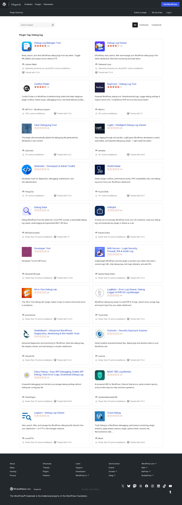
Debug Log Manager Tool (47, 43)
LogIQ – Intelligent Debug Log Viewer (126, 125)
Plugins (46, 471)
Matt (144, 468)
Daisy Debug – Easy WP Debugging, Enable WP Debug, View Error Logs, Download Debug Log (58, 373)
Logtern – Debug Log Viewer (49, 412)
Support (79, 468)
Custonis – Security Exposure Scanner (127, 330)
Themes (46, 468)
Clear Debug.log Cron (45, 125)
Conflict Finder (42, 84)
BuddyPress (148, 475)
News (12, 468)
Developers (80, 471)
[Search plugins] (52, 24)
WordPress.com (149, 464)
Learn (78, 464)
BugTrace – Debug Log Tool (121, 84)
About (12, 464)
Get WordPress (170, 4)
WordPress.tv (82, 475)
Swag (112, 475)
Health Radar (114, 166)
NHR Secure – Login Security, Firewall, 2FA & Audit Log (122, 249)
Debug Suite (40, 207)
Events (111, 468)
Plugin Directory (16, 12)
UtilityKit (111, 207)
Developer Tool (42, 248)
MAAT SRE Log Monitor (119, 371)
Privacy (13, 475)
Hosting (13, 471)
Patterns (46, 475)
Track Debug (114, 412)
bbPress (146, 471)
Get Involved (114, 464)
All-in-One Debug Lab (45, 289)
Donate (113, 471)
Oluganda (37, 489)
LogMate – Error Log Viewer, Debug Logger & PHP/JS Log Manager (126, 291)
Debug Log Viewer (117, 43)
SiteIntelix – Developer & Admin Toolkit (54, 166)
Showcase (47, 464)
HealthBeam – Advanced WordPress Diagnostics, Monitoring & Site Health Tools (56, 332)
